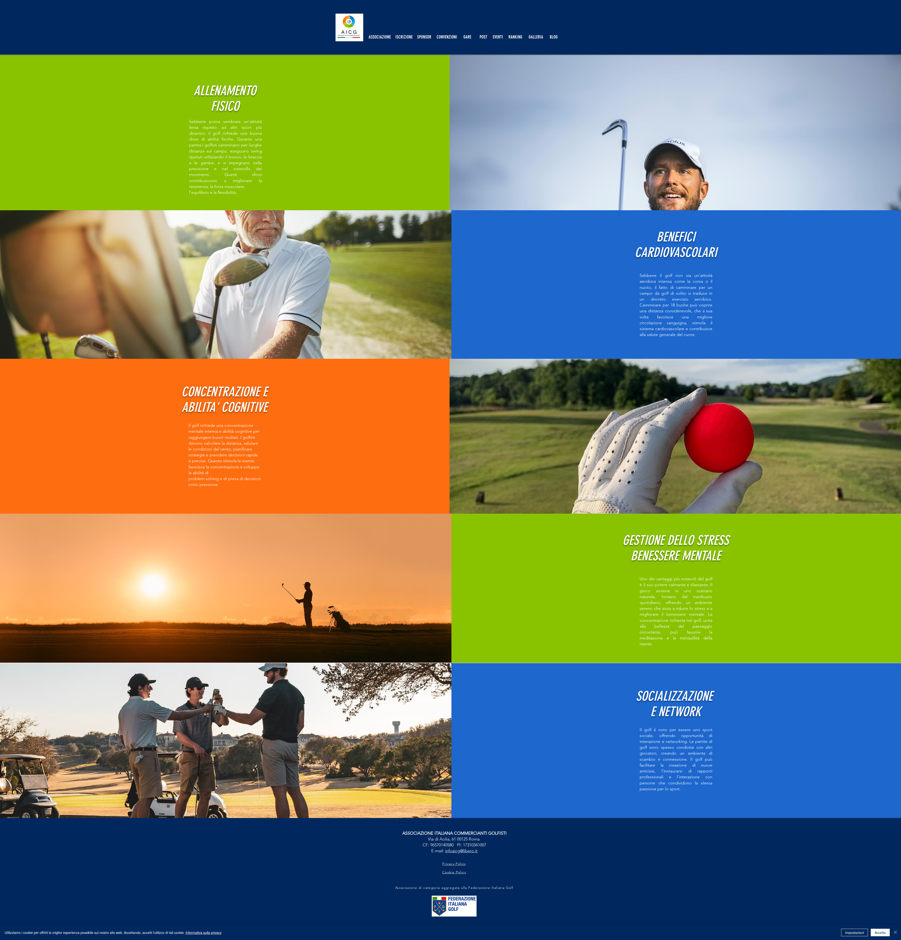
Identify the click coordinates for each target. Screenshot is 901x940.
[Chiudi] (895, 932)
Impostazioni (854, 932)
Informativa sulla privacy (203, 932)
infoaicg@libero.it (461, 850)
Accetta (880, 932)
